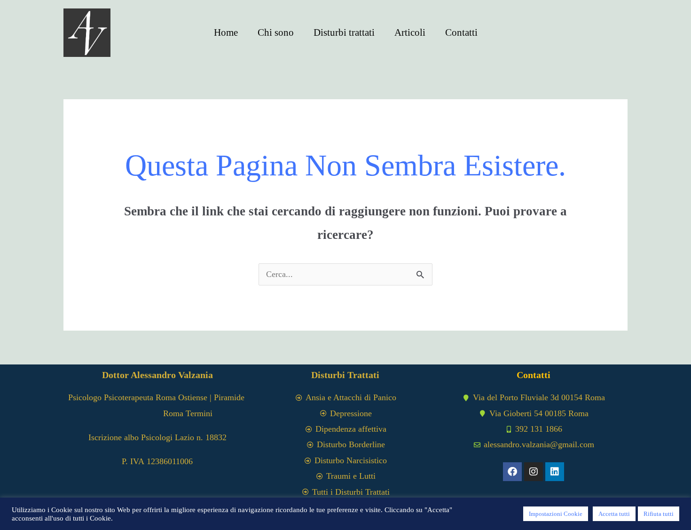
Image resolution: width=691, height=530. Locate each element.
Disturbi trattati (344, 32)
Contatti (461, 32)
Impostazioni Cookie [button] (555, 513)
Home (226, 32)
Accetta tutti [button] (614, 513)
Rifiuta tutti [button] (659, 513)
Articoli (409, 32)
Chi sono (276, 32)
